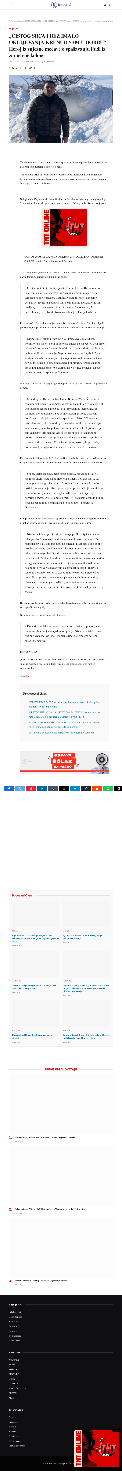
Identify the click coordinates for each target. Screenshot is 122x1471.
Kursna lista (14, 1321)
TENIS (12, 1364)
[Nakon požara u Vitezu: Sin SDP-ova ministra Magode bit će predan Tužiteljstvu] (61, 1176)
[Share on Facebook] (21, 68)
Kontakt (12, 1426)
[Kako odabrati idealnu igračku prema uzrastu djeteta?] (35, 1013)
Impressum (13, 1421)
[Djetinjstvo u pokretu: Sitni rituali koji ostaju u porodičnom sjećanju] (86, 914)
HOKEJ (12, 1378)
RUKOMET (14, 1374)
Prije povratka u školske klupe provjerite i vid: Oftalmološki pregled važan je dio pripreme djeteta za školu (35, 938)
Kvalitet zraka (15, 1335)
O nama (12, 1417)
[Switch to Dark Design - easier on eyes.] (110, 5)
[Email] (12, 178)
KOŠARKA (14, 1369)
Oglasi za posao (15, 1316)
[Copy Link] (30, 68)
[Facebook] (12, 157)
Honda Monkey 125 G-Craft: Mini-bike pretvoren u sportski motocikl (45, 1137)
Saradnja (12, 1431)
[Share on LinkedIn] (35, 68)
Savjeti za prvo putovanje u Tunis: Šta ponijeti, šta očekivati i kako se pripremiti (34, 987)
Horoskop (13, 1331)
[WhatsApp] (12, 212)
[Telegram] (12, 205)
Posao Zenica (14, 1340)
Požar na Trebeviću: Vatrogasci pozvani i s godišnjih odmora (41, 1280)
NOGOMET (14, 1359)
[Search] (105, 4)
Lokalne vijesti (15, 1312)
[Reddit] (12, 198)
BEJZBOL (13, 1393)
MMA (11, 1397)
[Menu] (12, 4)
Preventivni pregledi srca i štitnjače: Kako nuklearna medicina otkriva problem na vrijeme (86, 1036)
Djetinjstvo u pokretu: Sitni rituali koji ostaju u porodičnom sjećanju (83, 937)
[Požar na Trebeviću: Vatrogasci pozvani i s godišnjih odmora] (61, 1247)
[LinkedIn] (12, 191)
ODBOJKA (13, 1383)
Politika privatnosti (17, 1445)
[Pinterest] (12, 171)
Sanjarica (13, 1326)
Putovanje (16, 981)
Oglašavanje (14, 1436)
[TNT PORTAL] (61, 5)
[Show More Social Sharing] (41, 68)
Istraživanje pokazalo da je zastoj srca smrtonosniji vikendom (61, 732)
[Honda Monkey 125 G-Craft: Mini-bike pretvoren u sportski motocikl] (61, 1104)
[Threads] (12, 219)
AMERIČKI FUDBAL (18, 1388)
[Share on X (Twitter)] (25, 68)
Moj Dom (13, 28)
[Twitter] (12, 164)
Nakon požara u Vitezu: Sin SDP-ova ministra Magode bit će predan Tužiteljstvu (50, 1209)
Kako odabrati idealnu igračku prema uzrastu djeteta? (32, 1036)
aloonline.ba (26, 676)
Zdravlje (15, 931)
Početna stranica (16, 21)
